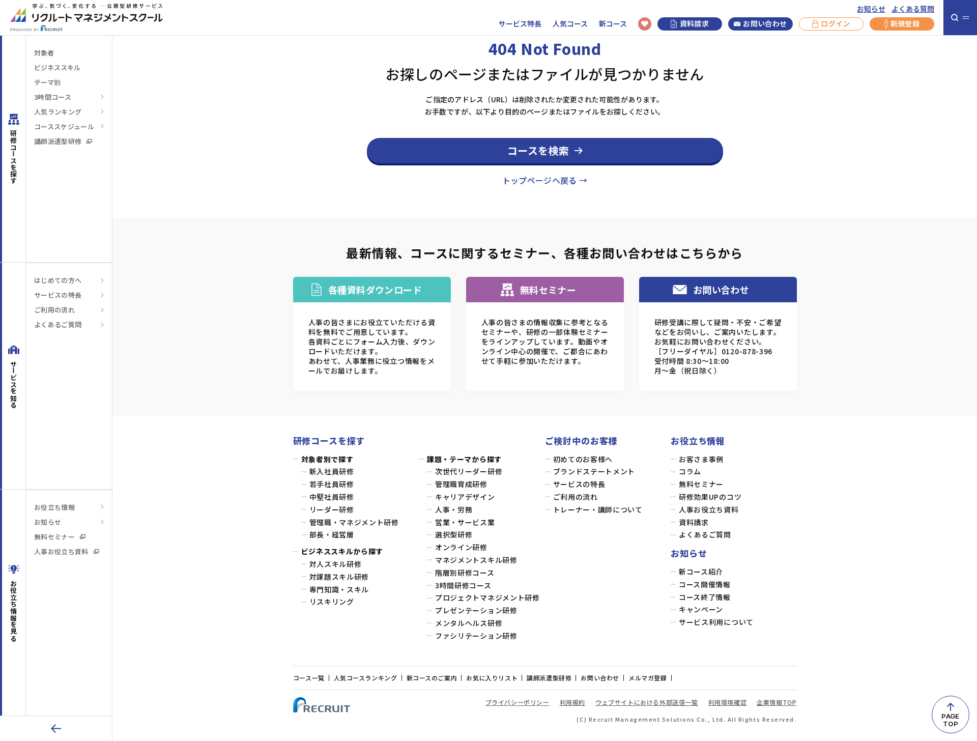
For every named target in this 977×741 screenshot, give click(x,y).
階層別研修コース (465, 572)
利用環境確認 (727, 702)
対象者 (44, 53)
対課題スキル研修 (339, 577)
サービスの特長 (57, 295)
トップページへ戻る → (545, 180)
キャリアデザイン (465, 497)
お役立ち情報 (54, 507)
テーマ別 (47, 82)
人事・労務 (454, 509)
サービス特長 (520, 23)
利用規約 (572, 702)
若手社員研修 (331, 484)
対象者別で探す (327, 459)
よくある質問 (913, 9)
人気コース (570, 23)
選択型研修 (454, 534)
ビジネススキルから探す (342, 551)
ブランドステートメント (594, 471)
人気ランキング (57, 112)
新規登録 (904, 23)
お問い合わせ (765, 23)
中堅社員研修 (331, 497)
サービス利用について (716, 622)
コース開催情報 (705, 584)
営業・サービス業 (465, 522)
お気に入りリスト (492, 677)
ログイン (835, 23)
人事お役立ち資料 (61, 551)
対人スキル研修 (335, 564)
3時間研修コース (463, 585)
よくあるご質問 (57, 324)
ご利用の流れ (54, 310)
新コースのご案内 (432, 677)
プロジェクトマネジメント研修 (487, 597)
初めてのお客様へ (583, 459)
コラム (690, 471)
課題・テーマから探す (464, 459)
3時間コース (52, 97)
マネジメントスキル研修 (476, 560)
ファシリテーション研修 (476, 636)
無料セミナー (54, 537)
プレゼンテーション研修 (476, 610)
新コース (613, 23)
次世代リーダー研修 (468, 471)
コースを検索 (538, 150)
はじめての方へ (57, 280)
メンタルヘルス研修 (468, 623)
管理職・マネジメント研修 (354, 522)
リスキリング (331, 601)
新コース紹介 (701, 571)
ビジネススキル (57, 67)
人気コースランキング (365, 677)
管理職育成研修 (461, 484)
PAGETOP (950, 720)
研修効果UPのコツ (710, 497)
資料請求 (694, 23)
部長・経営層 (331, 534)
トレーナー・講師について (598, 509)
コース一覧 (309, 677)
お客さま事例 (701, 459)
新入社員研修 (331, 471)
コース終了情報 (705, 597)
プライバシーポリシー (517, 702)
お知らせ (871, 9)
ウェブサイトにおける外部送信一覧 (646, 702)
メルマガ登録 (647, 677)
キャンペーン (701, 609)
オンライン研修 (461, 547)
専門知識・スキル (339, 589)
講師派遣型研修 (57, 141)
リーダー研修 (331, 509)
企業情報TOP (776, 702)
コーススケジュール (64, 126)
